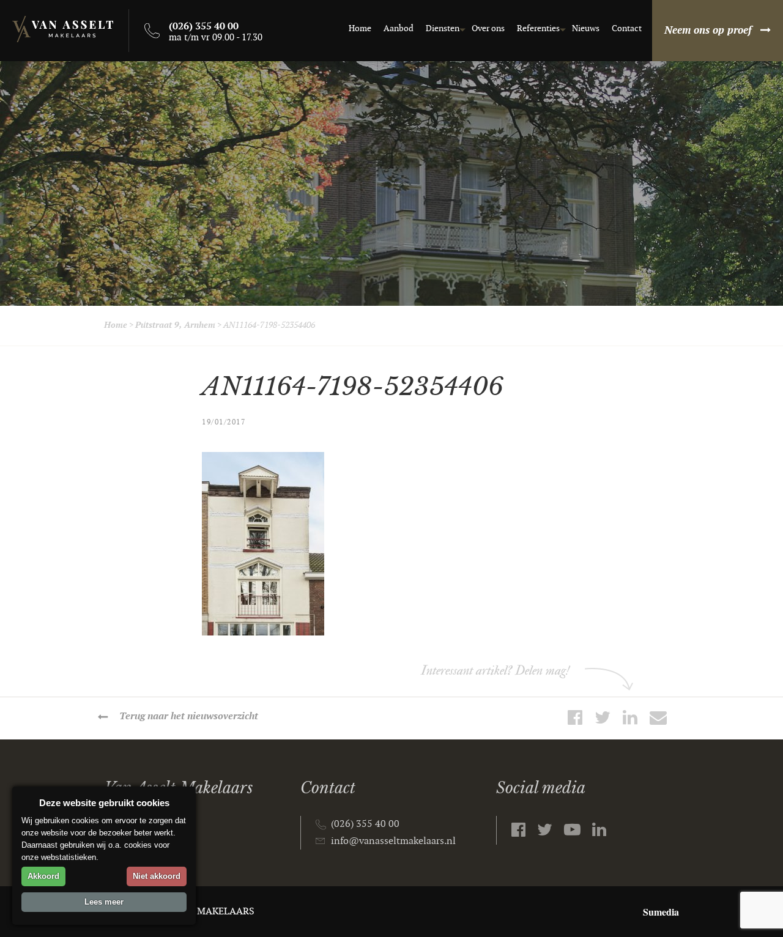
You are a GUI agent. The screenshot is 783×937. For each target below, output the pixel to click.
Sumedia (661, 912)
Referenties (538, 28)
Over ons (488, 28)
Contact (627, 28)
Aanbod (399, 28)
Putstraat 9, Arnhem (175, 325)
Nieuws (585, 28)
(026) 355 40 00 (365, 824)
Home (360, 28)
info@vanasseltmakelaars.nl (393, 841)
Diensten (442, 28)
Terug (188, 716)
